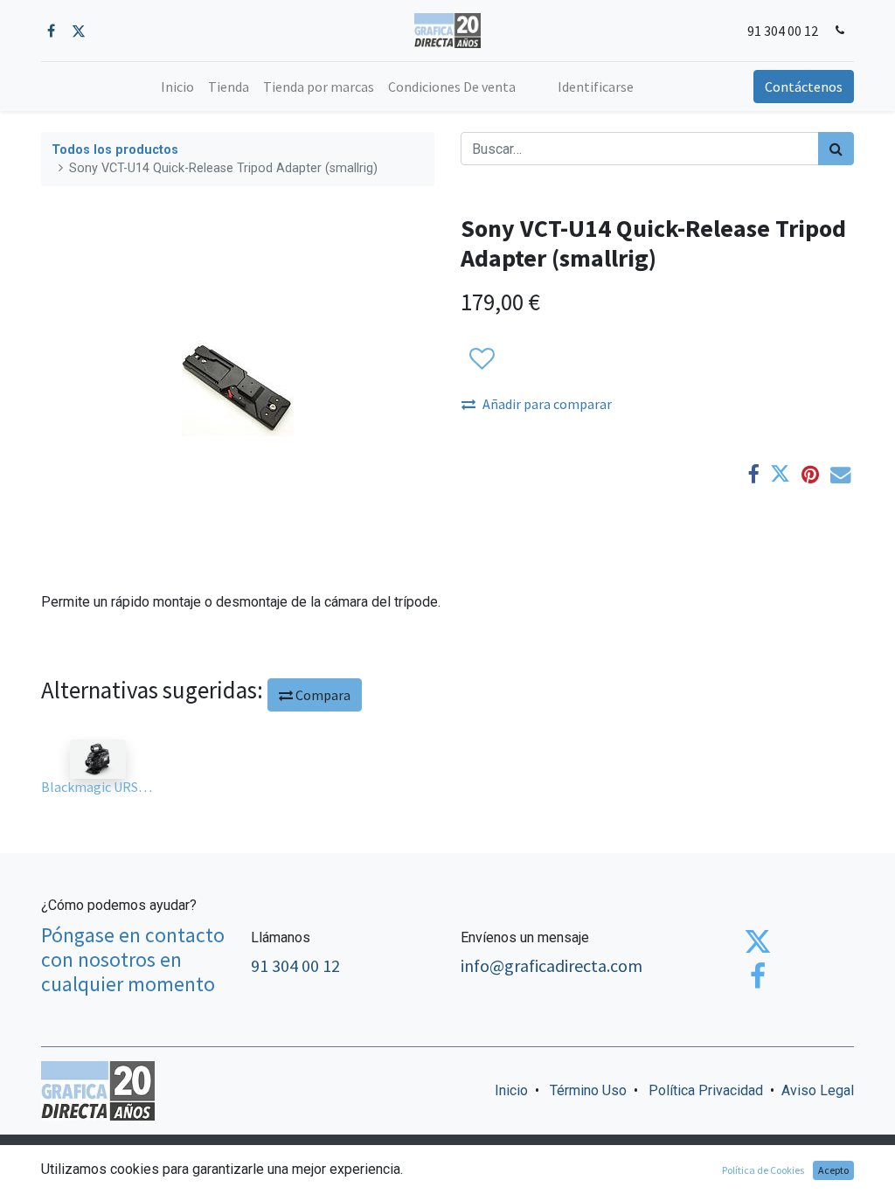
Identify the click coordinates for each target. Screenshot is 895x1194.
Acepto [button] (833, 1170)
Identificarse (596, 86)
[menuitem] (177, 86)
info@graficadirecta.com (551, 965)
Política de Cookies (763, 1170)
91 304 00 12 (782, 30)
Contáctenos (804, 86)
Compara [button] (321, 695)
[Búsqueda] (836, 148)
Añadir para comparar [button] (547, 404)
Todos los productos (115, 149)
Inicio (511, 1090)
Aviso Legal (817, 1090)
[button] (481, 359)
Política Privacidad (706, 1090)
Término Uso (588, 1090)
